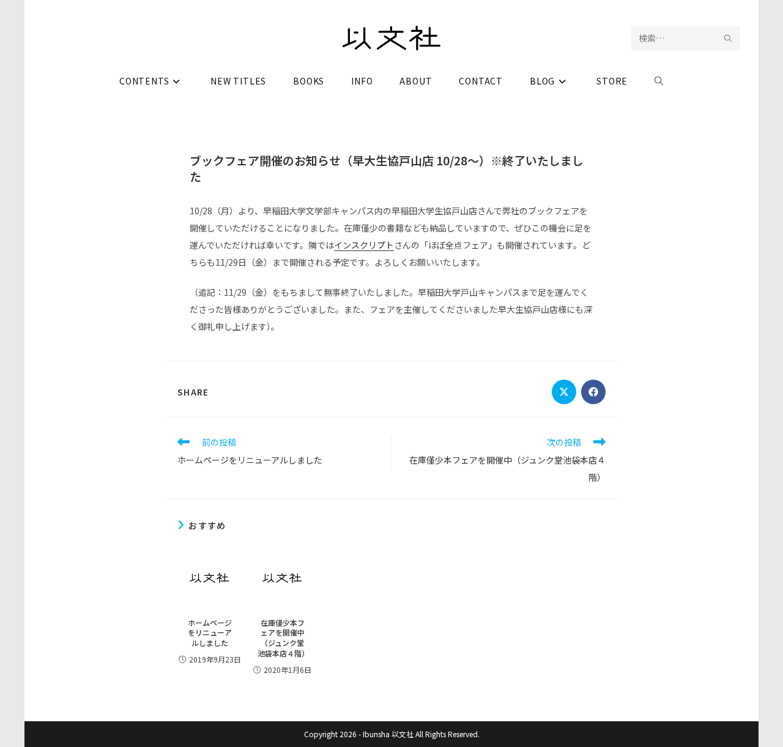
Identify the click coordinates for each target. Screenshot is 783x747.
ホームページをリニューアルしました (210, 633)
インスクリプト (364, 245)
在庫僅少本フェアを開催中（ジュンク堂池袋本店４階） (283, 638)
